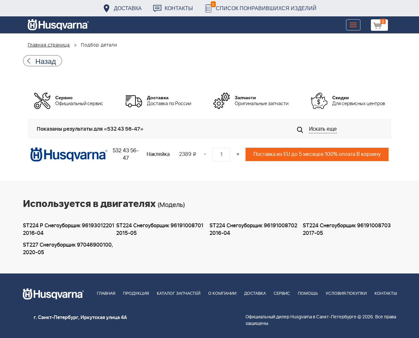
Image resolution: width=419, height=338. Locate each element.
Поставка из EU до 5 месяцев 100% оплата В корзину (317, 154)
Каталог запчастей (178, 294)
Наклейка (158, 154)
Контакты (179, 8)
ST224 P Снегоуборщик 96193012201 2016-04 (68, 229)
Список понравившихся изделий (264, 6)
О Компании (222, 294)
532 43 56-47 (126, 154)
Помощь (308, 294)
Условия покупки (346, 294)
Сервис (282, 294)
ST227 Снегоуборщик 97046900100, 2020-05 (68, 248)
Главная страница (49, 45)
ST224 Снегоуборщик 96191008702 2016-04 (253, 229)
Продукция (136, 294)
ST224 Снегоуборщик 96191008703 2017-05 (347, 229)
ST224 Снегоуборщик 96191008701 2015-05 (159, 229)
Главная (106, 294)
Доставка (128, 8)
